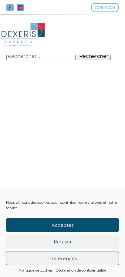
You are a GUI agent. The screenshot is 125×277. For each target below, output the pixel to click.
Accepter (62, 225)
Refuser (63, 242)
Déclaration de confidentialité (81, 270)
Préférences (62, 258)
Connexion (105, 7)
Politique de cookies (35, 270)
